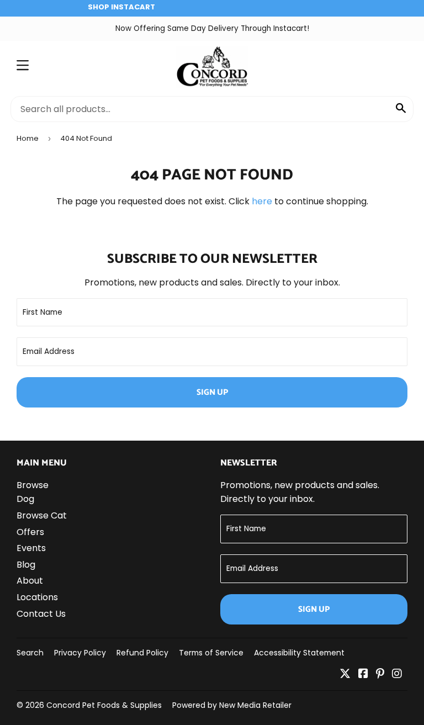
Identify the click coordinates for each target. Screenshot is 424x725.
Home (28, 138)
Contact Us (41, 613)
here (262, 201)
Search (30, 652)
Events (31, 548)
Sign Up (212, 392)
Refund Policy (142, 652)
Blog (26, 564)
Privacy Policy (80, 652)
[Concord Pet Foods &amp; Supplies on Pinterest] (380, 674)
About (30, 580)
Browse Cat (42, 515)
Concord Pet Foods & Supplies (104, 705)
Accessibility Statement (299, 652)
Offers (30, 532)
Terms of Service (211, 652)
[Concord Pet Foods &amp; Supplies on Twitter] (345, 674)
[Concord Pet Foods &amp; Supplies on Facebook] (363, 674)
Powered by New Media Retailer (232, 705)
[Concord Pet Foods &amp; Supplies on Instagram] (397, 674)
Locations (37, 597)
